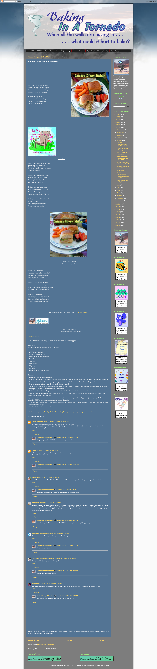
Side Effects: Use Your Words (123, 167)
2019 (117, 206)
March (119, 195)
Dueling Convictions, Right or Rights (122, 144)
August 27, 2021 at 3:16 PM (67, 489)
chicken (35, 412)
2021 (117, 127)
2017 (117, 212)
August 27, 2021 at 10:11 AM (47, 450)
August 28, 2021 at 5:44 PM (51, 583)
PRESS (39, 51)
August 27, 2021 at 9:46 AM (58, 421)
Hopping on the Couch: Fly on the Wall (122, 158)
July (118, 185)
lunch (54, 412)
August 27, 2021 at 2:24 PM (48, 477)
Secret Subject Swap (63, 51)
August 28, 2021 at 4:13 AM (58, 533)
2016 (117, 214)
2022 (118, 125)
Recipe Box (49, 51)
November (121, 132)
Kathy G (35, 477)
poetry (80, 412)
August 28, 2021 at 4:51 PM (65, 558)
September (121, 137)
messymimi (36, 583)
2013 (117, 222)
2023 (118, 122)
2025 (118, 117)
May (119, 190)
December (121, 130)
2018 (117, 209)
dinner (41, 412)
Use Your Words (78, 51)
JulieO (34, 450)
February (120, 198)
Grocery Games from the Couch (123, 162)
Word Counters (116, 51)
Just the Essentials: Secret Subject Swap (123, 175)
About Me (31, 51)
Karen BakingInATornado (45, 437)
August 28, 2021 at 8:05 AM (67, 545)
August (119, 140)
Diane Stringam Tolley (39, 421)
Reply (34, 430)
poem (75, 412)
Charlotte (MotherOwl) (40, 533)
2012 (117, 225)
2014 (117, 220)
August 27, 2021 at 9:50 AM (67, 437)
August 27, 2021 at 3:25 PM (50, 502)
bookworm (35, 502)
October (120, 135)
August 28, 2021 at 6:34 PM (67, 570)
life (51, 412)
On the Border (82, 312)
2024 (118, 119)
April (119, 193)
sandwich (91, 412)
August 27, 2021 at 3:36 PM (67, 520)
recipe (85, 412)
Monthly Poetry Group (65, 412)
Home (69, 640)
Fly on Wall (90, 51)
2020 (118, 204)
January (120, 201)
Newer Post (33, 640)
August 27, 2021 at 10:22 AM (68, 464)
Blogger (106, 665)
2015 (117, 217)
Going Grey (121, 170)
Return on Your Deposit (122, 153)
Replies (36, 434)
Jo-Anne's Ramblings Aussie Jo (43, 558)
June (119, 187)
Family (46, 412)
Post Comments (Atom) (45, 644)
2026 (118, 114)
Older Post (104, 640)
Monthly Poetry (102, 51)
